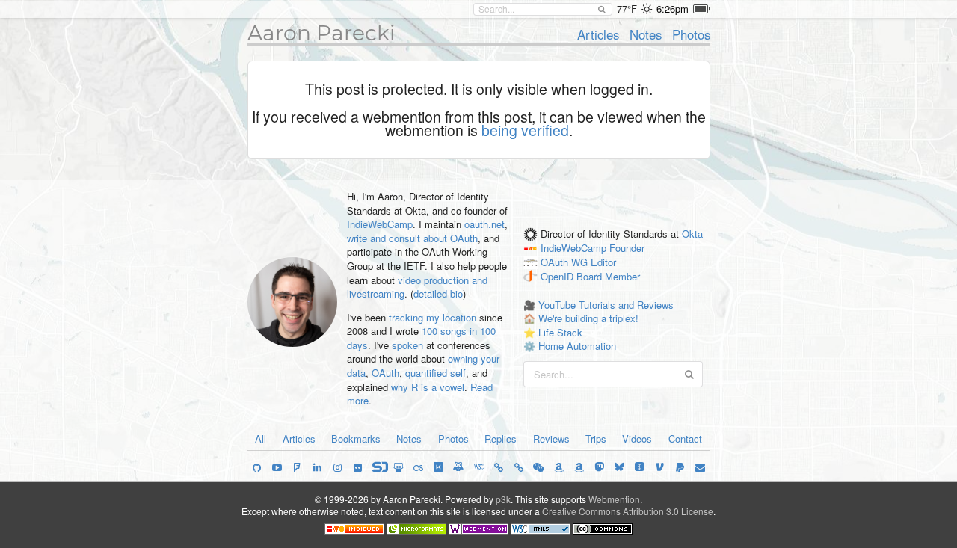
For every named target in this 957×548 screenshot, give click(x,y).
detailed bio (438, 293)
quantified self (435, 373)
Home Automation (577, 346)
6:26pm (672, 8)
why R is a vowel (427, 387)
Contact (685, 438)
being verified (525, 130)
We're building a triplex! (588, 318)
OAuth (385, 373)
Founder (626, 248)
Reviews (551, 438)
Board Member (608, 276)
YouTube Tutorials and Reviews (606, 305)
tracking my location (432, 317)
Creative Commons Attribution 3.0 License (627, 511)
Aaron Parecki (321, 33)
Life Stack (560, 332)
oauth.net (484, 224)
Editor (603, 263)
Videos (637, 438)
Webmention (614, 499)
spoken (407, 345)
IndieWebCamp (380, 224)
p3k (503, 499)
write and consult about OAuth (412, 238)
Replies (500, 438)
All (260, 438)
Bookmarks (356, 438)
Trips (595, 438)
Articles (598, 34)
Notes (646, 34)
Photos (691, 34)
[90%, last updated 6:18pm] (701, 8)
